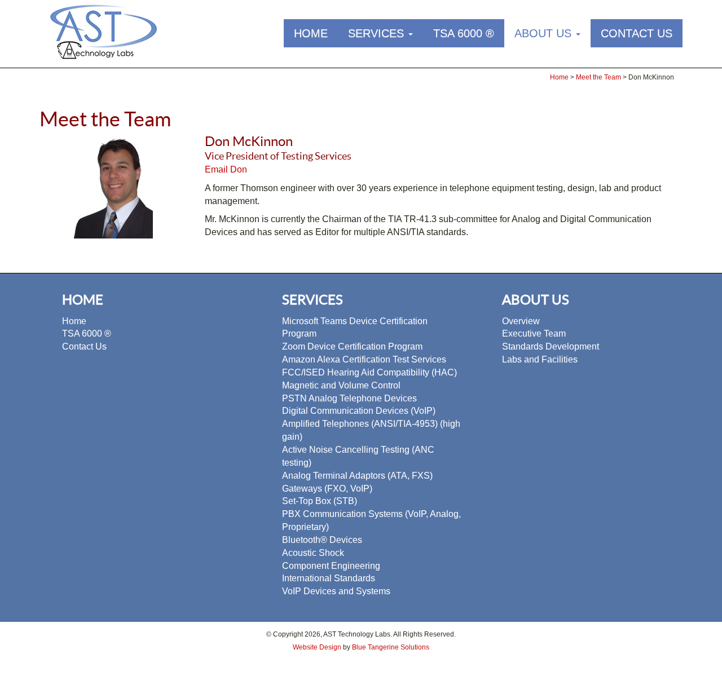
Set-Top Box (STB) (319, 501)
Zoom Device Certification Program (352, 346)
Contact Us (636, 33)
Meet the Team (599, 77)
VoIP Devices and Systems (336, 591)
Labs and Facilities (540, 359)
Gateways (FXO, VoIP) (327, 488)
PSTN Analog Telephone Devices (349, 398)
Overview (521, 321)
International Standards (328, 578)
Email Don (226, 169)
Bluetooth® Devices (322, 540)
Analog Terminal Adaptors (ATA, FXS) (357, 475)
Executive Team (534, 333)
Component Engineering (331, 566)
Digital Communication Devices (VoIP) (358, 411)
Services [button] (377, 33)
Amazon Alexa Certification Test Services (364, 359)
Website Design (317, 647)
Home (311, 33)
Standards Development (550, 346)
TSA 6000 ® (463, 33)
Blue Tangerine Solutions (390, 647)
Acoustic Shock (313, 553)
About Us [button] (544, 33)
